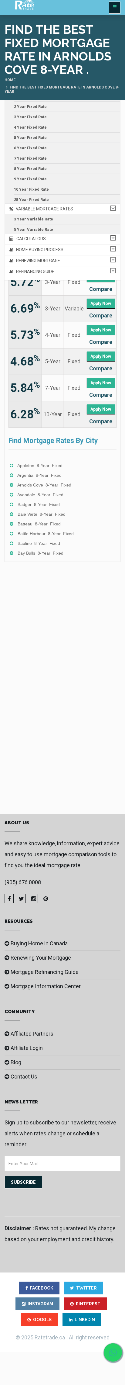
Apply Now (100, 303)
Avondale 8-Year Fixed (40, 494)
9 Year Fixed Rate (30, 179)
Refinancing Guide (33, 271)
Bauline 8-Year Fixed (39, 543)
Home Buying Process (38, 249)
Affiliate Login (27, 1048)
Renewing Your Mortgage (41, 957)
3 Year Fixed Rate (30, 117)
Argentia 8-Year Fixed (39, 475)
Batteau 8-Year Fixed (39, 523)
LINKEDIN (85, 1319)
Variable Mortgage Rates (43, 208)
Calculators (30, 238)
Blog (16, 1062)
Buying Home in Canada (39, 943)
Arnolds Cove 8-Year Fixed (44, 485)
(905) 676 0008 (23, 882)
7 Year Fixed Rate (30, 158)
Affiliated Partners (32, 1033)
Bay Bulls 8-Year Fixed (40, 553)
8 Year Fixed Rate (30, 168)
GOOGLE (42, 1319)
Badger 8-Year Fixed (39, 504)
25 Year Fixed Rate (31, 199)
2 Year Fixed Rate (30, 106)
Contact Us (24, 1076)
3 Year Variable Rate (33, 219)
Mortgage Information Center (46, 986)
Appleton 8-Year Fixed (39, 465)
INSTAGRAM (40, 1303)
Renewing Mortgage (36, 260)
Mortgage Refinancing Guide (45, 972)
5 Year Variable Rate (33, 229)
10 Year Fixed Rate (31, 189)
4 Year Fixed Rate (30, 127)
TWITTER (86, 1288)
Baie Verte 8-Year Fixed (42, 514)
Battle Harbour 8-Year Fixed (46, 533)
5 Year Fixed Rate (30, 137)
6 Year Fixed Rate (30, 148)
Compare (100, 289)
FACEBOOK (41, 1288)
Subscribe (23, 1182)
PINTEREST (88, 1303)
